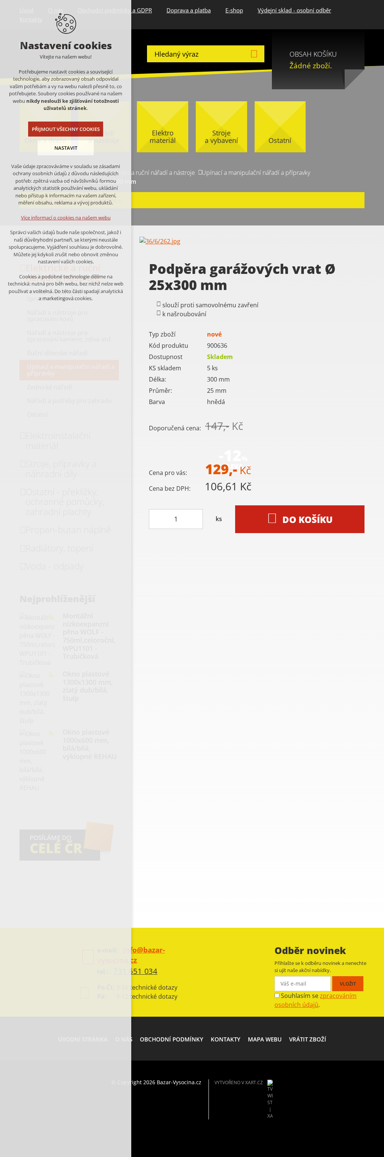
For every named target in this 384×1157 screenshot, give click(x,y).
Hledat (254, 53)
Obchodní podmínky (171, 1039)
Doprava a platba (188, 10)
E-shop (234, 10)
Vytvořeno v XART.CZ (238, 1082)
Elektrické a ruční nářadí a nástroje (149, 172)
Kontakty (225, 1039)
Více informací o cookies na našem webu (66, 217)
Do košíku (307, 519)
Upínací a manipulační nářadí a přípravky (256, 172)
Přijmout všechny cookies (66, 129)
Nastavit (65, 147)
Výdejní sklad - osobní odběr (294, 10)
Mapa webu (265, 1039)
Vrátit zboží (307, 1039)
